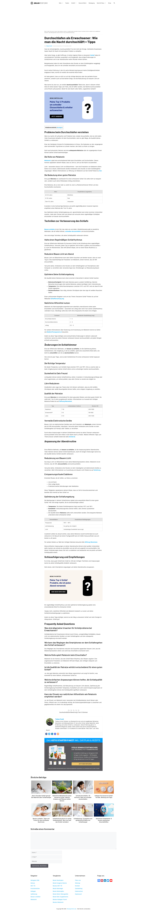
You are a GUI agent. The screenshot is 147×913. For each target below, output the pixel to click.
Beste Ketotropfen (58, 891)
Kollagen (33, 891)
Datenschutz (79, 891)
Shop (109, 3)
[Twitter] (49, 734)
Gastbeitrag (78, 888)
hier (100, 171)
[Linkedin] (52, 734)
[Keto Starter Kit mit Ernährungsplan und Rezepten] (73, 770)
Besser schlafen (49, 229)
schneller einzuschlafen (73, 231)
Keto (60, 3)
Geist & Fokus (100, 3)
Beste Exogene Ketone (60, 883)
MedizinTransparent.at (54, 332)
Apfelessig (34, 894)
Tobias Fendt (49, 46)
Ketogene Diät (35, 880)
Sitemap (77, 883)
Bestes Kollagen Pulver (60, 899)
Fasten (67, 3)
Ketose (33, 883)
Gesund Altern (82, 3)
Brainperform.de (71, 909)
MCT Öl (33, 886)
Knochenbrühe (35, 888)
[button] (114, 3)
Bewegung (92, 3)
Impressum (78, 894)
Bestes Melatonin (58, 902)
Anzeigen (59, 127)
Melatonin (47, 160)
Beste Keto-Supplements (60, 896)
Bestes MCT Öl (57, 886)
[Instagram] (55, 734)
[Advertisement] (73, 17)
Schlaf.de (72, 436)
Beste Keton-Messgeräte (60, 894)
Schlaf (73, 3)
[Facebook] (46, 734)
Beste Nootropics (58, 880)
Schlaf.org (97, 470)
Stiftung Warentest (65, 401)
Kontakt (77, 886)
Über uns (78, 880)
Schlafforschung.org (57, 298)
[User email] (58, 734)
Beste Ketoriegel (58, 888)
